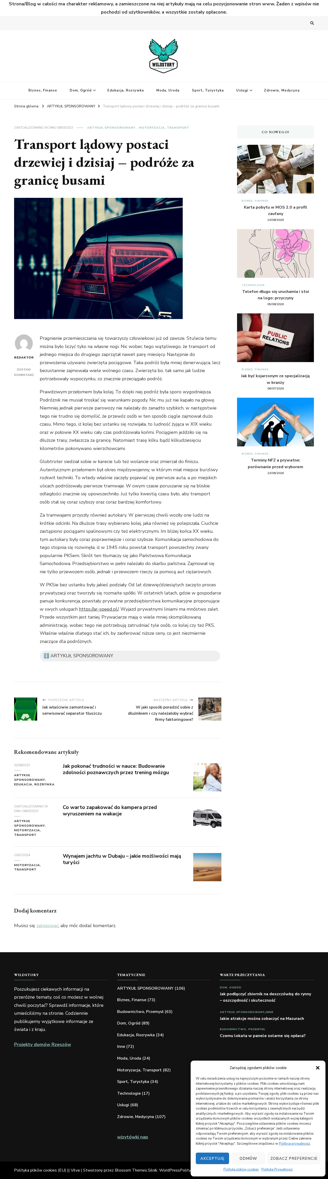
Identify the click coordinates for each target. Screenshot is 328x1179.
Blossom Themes (131, 1170)
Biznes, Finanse (42, 90)
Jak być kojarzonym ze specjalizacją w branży (275, 379)
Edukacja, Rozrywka (125, 90)
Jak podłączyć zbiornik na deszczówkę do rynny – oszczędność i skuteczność (265, 997)
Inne (121, 1046)
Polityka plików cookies (241, 1169)
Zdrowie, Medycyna (282, 90)
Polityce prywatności (294, 1143)
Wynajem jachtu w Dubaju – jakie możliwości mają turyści (122, 859)
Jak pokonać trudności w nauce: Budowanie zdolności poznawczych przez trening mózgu (116, 769)
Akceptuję (212, 1158)
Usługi (242, 90)
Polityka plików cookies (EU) (40, 1170)
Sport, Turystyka (208, 90)
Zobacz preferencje (293, 1158)
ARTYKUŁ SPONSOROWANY (111, 128)
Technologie (253, 285)
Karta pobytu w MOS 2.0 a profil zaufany (275, 210)
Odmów (248, 1158)
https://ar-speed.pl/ (98, 609)
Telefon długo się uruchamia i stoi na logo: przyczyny (275, 295)
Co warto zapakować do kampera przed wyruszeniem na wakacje (110, 810)
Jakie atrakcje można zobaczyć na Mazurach (262, 1018)
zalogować (47, 925)
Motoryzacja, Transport (164, 128)
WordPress (169, 1170)
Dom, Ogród (80, 90)
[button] (317, 1067)
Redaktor (23, 357)
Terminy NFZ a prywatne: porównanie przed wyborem (275, 463)
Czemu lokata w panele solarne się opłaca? (263, 1036)
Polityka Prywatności (277, 1169)
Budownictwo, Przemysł (140, 1011)
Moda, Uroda (167, 90)
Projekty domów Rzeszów (42, 1044)
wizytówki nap (132, 1137)
